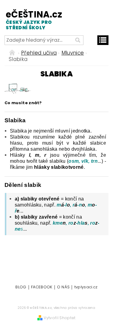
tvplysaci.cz (86, 287)
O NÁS (63, 287)
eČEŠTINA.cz (29, 19)
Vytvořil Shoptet (59, 317)
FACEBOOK (41, 287)
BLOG (20, 287)
